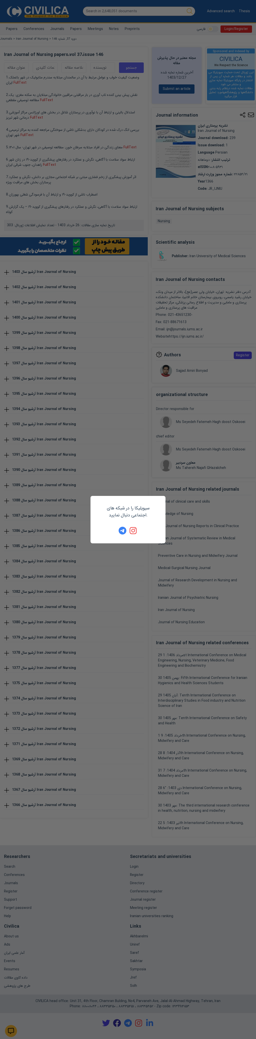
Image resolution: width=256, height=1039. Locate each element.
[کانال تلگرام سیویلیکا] (122, 531)
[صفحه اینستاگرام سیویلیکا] (134, 531)
